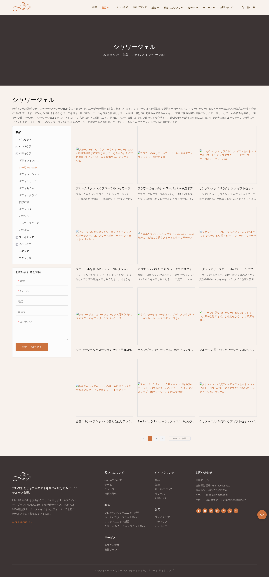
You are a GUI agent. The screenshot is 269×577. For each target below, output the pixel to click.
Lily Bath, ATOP (110, 55)
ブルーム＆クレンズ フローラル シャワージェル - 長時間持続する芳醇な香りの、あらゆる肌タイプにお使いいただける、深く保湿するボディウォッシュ (104, 189)
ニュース (109, 489)
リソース (160, 494)
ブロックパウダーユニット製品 (121, 513)
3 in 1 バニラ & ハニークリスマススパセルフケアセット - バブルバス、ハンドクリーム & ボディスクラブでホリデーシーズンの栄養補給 (165, 422)
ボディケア (138, 55)
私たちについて (113, 480)
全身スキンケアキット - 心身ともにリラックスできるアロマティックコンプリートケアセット (104, 422)
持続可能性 (110, 494)
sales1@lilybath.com (217, 495)
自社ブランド (112, 550)
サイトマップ (166, 571)
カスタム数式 (111, 545)
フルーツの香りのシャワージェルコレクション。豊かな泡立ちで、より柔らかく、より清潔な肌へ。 (227, 350)
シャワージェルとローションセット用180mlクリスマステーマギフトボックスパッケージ (104, 350)
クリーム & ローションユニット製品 (124, 526)
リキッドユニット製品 (116, 522)
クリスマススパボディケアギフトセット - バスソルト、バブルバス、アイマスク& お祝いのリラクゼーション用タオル (227, 422)
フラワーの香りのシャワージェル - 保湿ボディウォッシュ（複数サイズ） (165, 189)
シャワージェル (157, 55)
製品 (125, 55)
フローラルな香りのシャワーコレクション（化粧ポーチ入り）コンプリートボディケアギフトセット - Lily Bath (104, 270)
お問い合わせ (162, 498)
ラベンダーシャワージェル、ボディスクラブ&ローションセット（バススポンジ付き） (165, 350)
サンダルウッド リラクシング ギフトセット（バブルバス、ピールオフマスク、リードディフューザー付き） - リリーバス (227, 189)
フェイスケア (162, 517)
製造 (157, 485)
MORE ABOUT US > (22, 523)
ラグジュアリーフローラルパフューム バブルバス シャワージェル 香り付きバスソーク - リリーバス (227, 270)
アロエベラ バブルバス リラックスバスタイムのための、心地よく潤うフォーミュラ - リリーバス (166, 270)
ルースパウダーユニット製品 (120, 517)
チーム (108, 485)
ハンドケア (161, 526)
